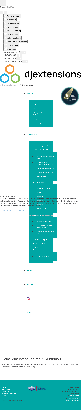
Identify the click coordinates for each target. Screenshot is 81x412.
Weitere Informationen (36, 215)
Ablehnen (20, 210)
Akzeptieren (7, 210)
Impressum (49, 215)
